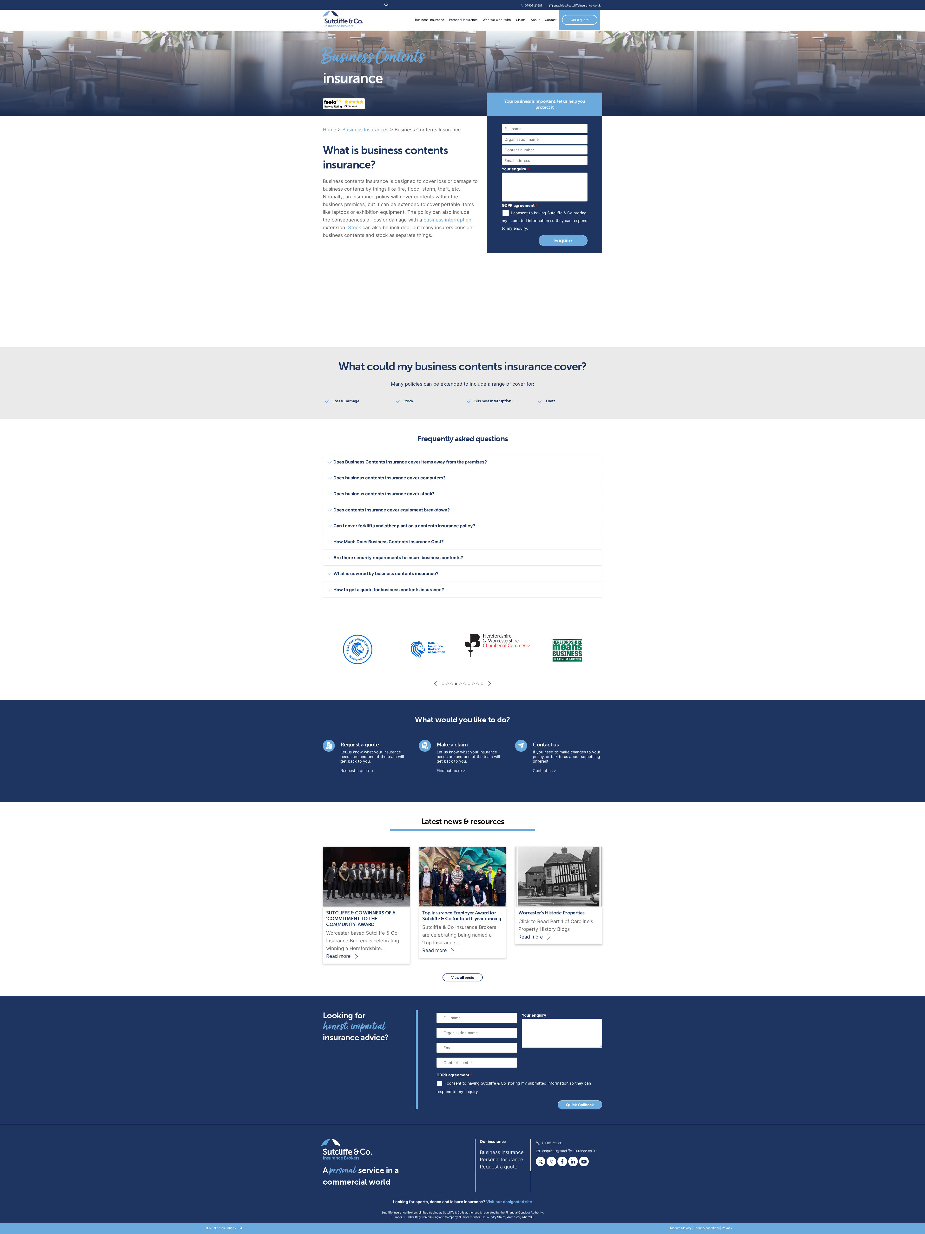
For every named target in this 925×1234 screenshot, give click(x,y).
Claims (521, 19)
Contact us (546, 744)
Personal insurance (463, 19)
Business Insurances (365, 130)
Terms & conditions (707, 1228)
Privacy (727, 1228)
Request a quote (360, 744)
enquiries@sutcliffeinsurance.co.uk (577, 5)
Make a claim (452, 744)
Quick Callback (580, 1104)
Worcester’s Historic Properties (551, 913)
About (535, 19)
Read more (338, 956)
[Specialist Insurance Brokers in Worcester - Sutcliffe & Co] (343, 24)
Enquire (563, 240)
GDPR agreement (519, 205)
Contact (551, 19)
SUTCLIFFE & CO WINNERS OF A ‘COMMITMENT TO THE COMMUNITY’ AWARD (360, 918)
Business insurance (429, 19)
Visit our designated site (509, 1201)
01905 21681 (533, 5)
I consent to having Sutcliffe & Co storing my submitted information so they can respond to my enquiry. (545, 220)
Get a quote (580, 20)
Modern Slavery (681, 1228)
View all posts (462, 977)
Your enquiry (515, 169)
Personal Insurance (501, 1159)
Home (329, 130)
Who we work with (497, 19)
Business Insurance (502, 1152)
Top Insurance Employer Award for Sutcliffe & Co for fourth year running (461, 915)
